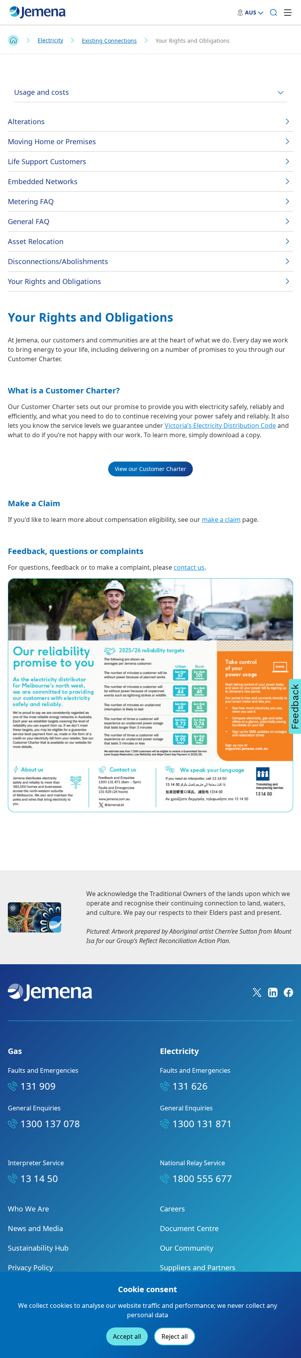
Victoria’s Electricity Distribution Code (220, 425)
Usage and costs (41, 92)
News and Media (35, 1228)
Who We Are (28, 1208)
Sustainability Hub (38, 1248)
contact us (189, 567)
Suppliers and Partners (198, 1267)
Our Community (186, 1248)
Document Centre (189, 1228)
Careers (172, 1208)
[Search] (273, 12)
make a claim (221, 519)
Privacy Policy (30, 1267)
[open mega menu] (288, 12)
